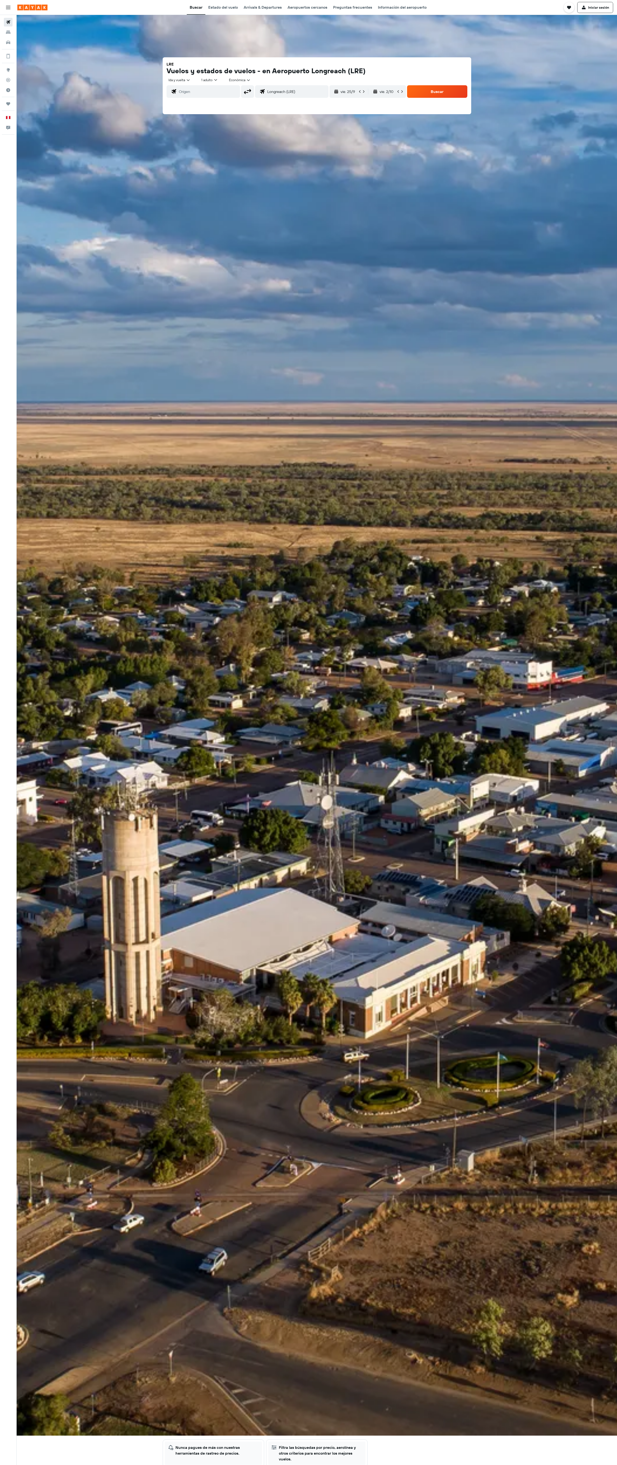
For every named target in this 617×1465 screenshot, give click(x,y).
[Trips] (8, 104)
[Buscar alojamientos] (8, 32)
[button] (8, 7)
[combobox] (179, 80)
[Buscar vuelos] (8, 22)
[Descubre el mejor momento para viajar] (8, 90)
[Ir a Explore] (8, 70)
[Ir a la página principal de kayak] (32, 7)
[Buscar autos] (8, 42)
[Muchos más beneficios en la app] (8, 56)
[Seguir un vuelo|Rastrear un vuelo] (8, 80)
